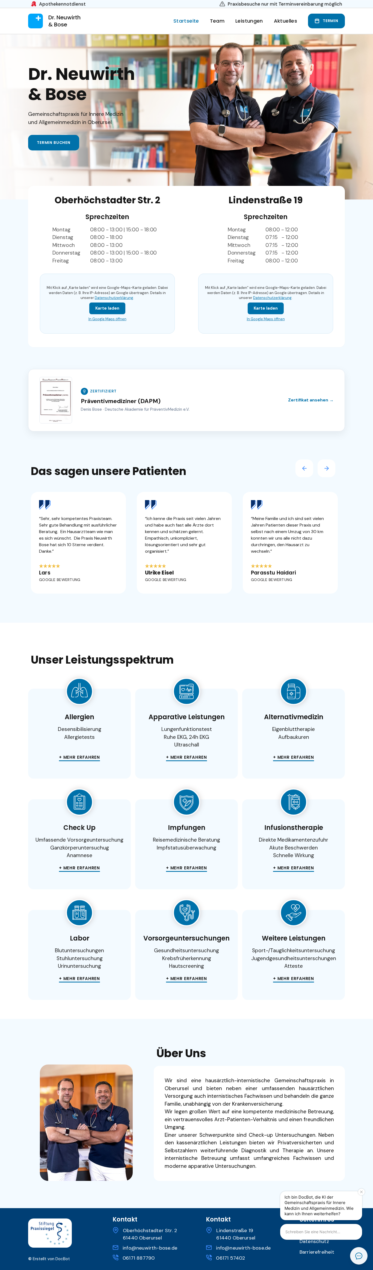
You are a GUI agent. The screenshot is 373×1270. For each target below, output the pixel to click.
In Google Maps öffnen (107, 319)
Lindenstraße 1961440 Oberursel (235, 1234)
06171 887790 (139, 1258)
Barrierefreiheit (317, 1252)
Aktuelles (285, 21)
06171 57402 (230, 1258)
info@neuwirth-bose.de (150, 1248)
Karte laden (107, 308)
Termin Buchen (53, 142)
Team (217, 21)
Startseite (186, 21)
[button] (249, 21)
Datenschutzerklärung (114, 297)
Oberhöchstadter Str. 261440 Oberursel (150, 1234)
